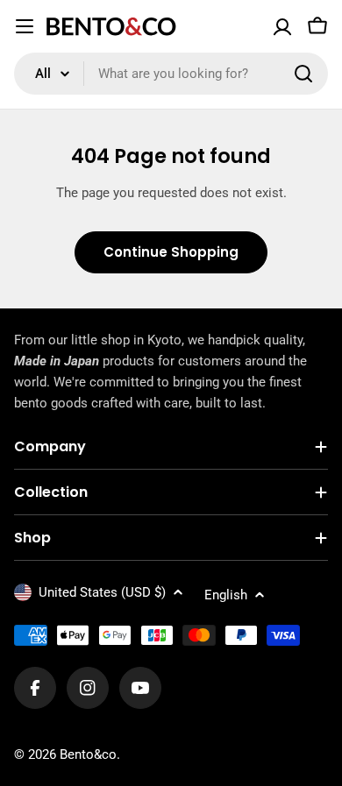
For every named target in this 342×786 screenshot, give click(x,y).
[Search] (303, 73)
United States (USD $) (102, 592)
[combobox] (171, 74)
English (225, 595)
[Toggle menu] (24, 26)
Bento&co (88, 754)
